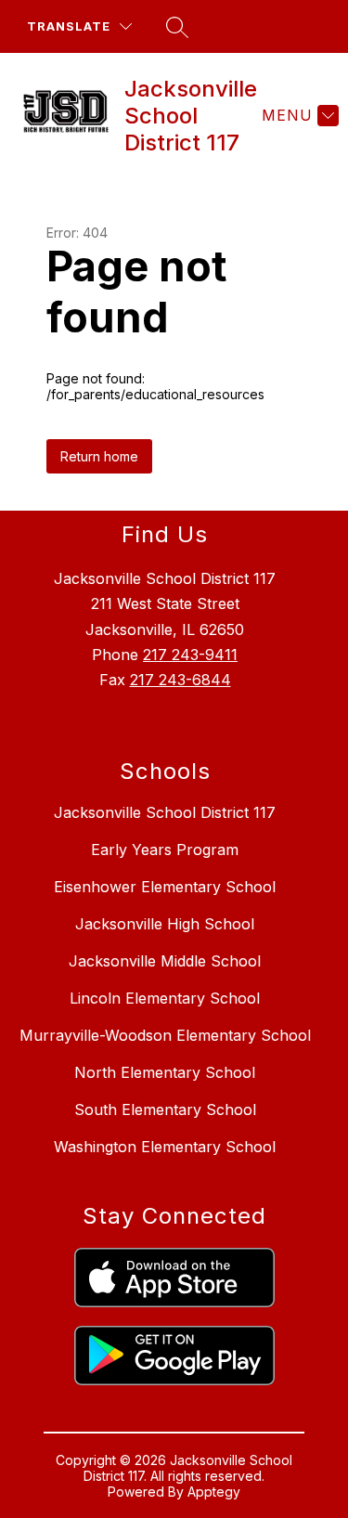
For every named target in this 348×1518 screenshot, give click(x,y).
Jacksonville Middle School (165, 961)
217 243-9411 (190, 654)
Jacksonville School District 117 (165, 812)
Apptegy (213, 1491)
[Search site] (177, 27)
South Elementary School (165, 1109)
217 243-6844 (180, 679)
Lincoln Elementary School (165, 998)
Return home (99, 456)
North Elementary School (164, 1072)
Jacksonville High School (164, 924)
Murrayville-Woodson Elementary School (165, 1035)
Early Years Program (164, 849)
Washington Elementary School (165, 1146)
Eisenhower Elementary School (165, 886)
